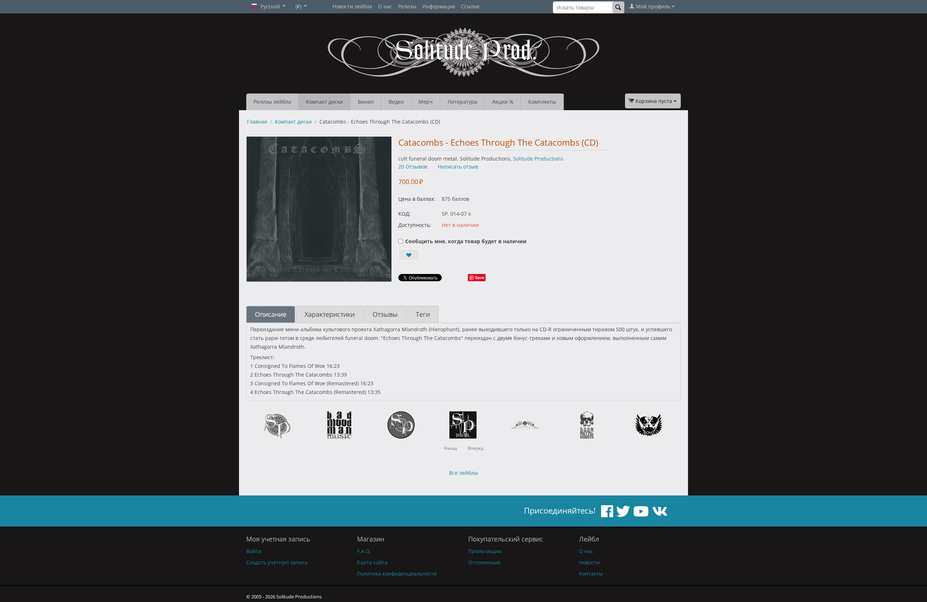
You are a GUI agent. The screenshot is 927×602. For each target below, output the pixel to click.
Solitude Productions (538, 158)
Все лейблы (463, 472)
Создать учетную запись (277, 562)
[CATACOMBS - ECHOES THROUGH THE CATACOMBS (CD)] (319, 209)
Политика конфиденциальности (397, 573)
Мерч (426, 101)
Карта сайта (372, 562)
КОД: (404, 213)
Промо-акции (485, 551)
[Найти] (618, 7)
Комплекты (542, 101)
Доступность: (414, 224)
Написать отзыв (458, 166)
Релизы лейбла (272, 101)
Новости (589, 562)
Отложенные (484, 562)
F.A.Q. (364, 551)
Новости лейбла (352, 6)
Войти (253, 551)
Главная (257, 121)
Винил (366, 101)
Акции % (502, 101)
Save (479, 277)
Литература (462, 101)
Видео (396, 101)
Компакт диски (324, 101)
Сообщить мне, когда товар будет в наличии (466, 241)
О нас (385, 6)
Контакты (591, 573)
